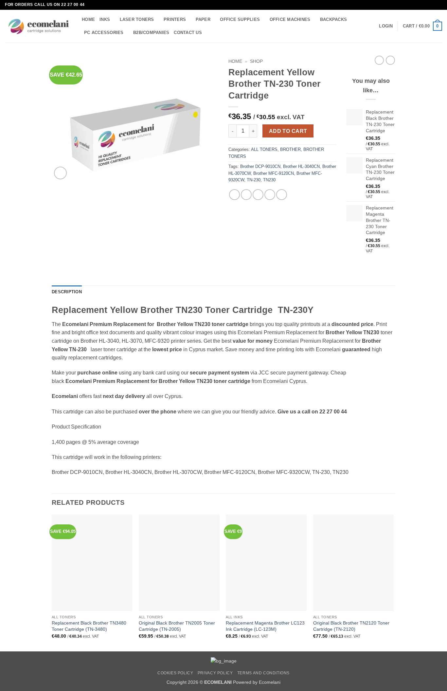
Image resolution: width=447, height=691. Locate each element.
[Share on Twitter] (246, 194)
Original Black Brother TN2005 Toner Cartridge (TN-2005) (177, 626)
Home (235, 61)
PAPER (203, 19)
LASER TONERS (137, 19)
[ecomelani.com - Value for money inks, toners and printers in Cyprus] (38, 26)
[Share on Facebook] (234, 194)
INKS (104, 19)
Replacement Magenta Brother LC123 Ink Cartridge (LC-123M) (265, 626)
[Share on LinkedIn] (281, 194)
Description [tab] (67, 291)
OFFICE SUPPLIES (240, 19)
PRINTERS (175, 19)
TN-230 (253, 179)
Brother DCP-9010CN (260, 166)
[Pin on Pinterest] (269, 194)
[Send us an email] (439, 5)
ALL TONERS (264, 149)
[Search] (208, 32)
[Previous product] (390, 60)
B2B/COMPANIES (151, 32)
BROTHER (290, 149)
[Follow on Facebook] (433, 5)
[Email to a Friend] (258, 194)
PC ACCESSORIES (104, 32)
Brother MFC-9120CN (273, 173)
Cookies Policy (175, 673)
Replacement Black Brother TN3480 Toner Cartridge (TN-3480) (89, 626)
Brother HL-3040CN (301, 166)
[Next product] (379, 60)
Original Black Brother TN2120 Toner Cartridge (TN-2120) (351, 626)
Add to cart (288, 131)
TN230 (269, 179)
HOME (88, 19)
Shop (256, 61)
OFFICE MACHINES (290, 19)
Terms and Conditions (263, 673)
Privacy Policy (215, 673)
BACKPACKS (333, 19)
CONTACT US (188, 32)
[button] (386, 26)
